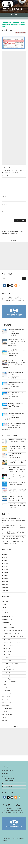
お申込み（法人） (9, 780)
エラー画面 (5, 657)
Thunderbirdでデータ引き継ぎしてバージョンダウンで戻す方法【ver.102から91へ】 (17, 498)
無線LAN (4, 720)
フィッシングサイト (9, 681)
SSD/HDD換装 (7, 669)
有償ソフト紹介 (6, 714)
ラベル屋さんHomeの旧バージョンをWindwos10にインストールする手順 (17, 448)
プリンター (7, 711)
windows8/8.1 (6, 651)
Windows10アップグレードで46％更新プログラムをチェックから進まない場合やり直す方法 (17, 469)
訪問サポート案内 (8, 770)
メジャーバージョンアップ (10, 633)
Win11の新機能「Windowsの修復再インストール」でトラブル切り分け (17, 491)
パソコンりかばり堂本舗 (12, 9)
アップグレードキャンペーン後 (12, 630)
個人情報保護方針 (7, 786)
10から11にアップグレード (11, 642)
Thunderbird (7, 690)
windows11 (5, 639)
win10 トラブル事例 (9, 627)
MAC (3, 607)
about (4, 783)
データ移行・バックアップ (9, 664)
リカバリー (5, 696)
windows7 (4, 648)
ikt (23, 520)
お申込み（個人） (9, 778)
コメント (5, 175)
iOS (3, 604)
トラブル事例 (7, 645)
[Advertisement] (14, 108)
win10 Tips (7, 624)
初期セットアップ (6, 702)
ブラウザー (5, 673)
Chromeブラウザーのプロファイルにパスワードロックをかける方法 (17, 477)
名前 (4, 196)
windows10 (5, 622)
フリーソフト (5, 676)
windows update (6, 616)
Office (3, 610)
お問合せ (5, 773)
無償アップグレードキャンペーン (12, 636)
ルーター (4, 699)
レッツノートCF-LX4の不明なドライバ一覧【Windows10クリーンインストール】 (17, 505)
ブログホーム (6, 767)
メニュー (15, 14)
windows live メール (9, 693)
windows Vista (5, 619)
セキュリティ (5, 661)
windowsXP (5, 654)
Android (4, 601)
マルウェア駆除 (6, 679)
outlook (6, 612)
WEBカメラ (7, 708)
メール (4, 204)
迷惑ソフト (7, 684)
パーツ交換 (5, 667)
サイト (4, 211)
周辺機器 (4, 705)
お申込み (5, 776)
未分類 (4, 717)
